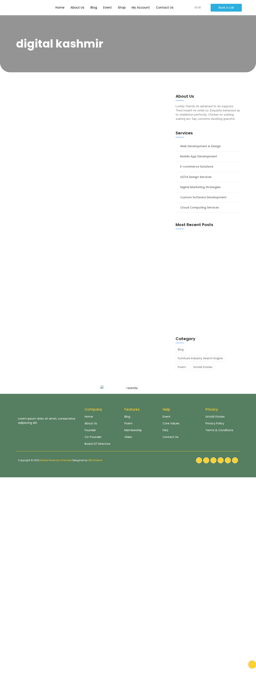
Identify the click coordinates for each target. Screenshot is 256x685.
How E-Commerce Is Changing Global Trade (89, 159)
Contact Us (165, 7)
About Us (77, 7)
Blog (93, 7)
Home (59, 7)
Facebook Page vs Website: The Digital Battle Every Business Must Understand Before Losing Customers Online (204, 320)
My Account (141, 7)
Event (107, 7)
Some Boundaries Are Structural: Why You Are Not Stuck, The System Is (91, 111)
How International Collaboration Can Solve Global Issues (87, 206)
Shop (122, 7)
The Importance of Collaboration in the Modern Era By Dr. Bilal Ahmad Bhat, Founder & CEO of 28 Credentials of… (93, 266)
